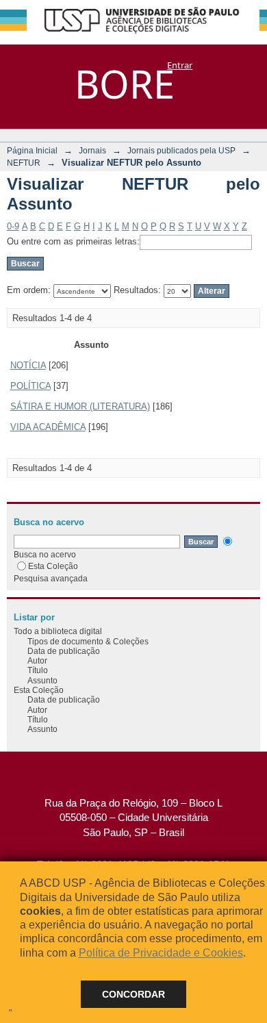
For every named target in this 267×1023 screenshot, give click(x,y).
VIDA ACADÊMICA (48, 427)
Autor (37, 660)
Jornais (92, 150)
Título (37, 670)
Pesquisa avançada (51, 578)
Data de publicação (63, 650)
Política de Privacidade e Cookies (161, 953)
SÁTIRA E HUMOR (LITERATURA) (80, 406)
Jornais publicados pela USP (181, 150)
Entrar (179, 65)
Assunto (42, 680)
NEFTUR (23, 162)
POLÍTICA (30, 386)
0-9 (13, 226)
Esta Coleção (53, 565)
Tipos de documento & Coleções (88, 641)
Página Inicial (32, 150)
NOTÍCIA (28, 365)
